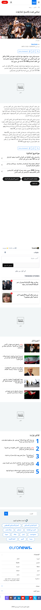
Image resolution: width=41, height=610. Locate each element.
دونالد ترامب (8, 530)
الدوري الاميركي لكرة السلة (11, 179)
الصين (22, 539)
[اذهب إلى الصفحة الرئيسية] (34, 2)
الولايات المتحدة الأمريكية (30, 179)
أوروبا (38, 559)
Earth (17, 563)
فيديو (38, 575)
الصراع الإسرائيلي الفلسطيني (11, 525)
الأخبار (35, 7)
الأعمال (37, 563)
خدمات (37, 586)
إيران (23, 534)
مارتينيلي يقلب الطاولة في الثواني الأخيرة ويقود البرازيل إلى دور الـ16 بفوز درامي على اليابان (23, 158)
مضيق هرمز (33, 534)
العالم (18, 559)
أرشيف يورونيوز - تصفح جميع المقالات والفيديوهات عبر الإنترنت (11, 579)
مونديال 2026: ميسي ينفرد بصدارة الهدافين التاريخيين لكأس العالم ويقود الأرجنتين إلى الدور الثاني (23, 171)
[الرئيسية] (38, 7)
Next (38, 567)
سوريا (6, 534)
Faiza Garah (34, 44)
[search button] (6, 514)
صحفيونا (37, 579)
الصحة (17, 567)
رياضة (30, 7)
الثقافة (17, 571)
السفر (38, 571)
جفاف (15, 534)
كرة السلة (34, 183)
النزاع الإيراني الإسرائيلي (30, 525)
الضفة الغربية (12, 539)
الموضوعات (36, 554)
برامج (18, 575)
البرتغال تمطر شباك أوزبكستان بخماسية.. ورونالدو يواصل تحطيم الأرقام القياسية (23, 165)
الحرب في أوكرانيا (31, 530)
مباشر (4, 2)
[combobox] (20, 514)
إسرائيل (19, 530)
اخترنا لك (35, 341)
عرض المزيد (36, 591)
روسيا (30, 539)
